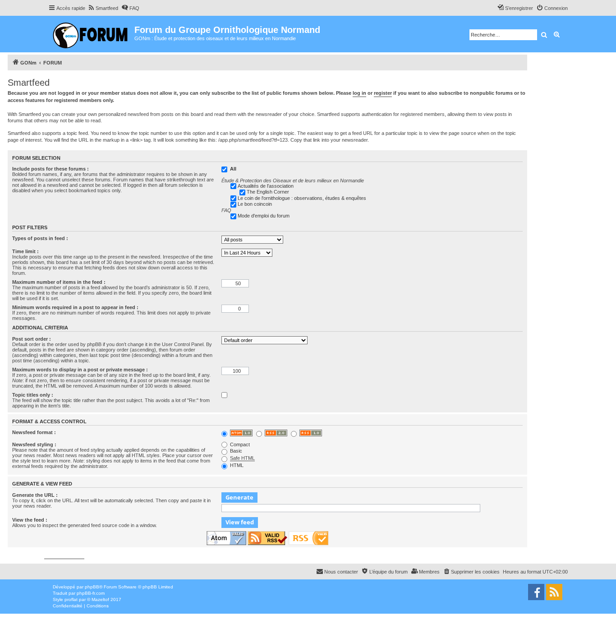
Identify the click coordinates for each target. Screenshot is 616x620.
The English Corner (268, 191)
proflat (71, 599)
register (383, 93)
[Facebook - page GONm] (536, 592)
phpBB (92, 586)
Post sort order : (31, 339)
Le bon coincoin (255, 204)
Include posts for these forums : (50, 168)
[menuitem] (102, 8)
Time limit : (25, 251)
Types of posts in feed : (40, 238)
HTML (236, 465)
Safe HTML (242, 458)
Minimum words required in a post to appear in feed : (75, 307)
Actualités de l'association (266, 186)
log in (359, 93)
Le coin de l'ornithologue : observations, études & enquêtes (302, 198)
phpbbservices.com (64, 556)
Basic (235, 450)
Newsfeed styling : (34, 444)
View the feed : (29, 520)
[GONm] (91, 34)
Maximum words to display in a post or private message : (80, 369)
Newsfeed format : (34, 432)
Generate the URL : (35, 495)
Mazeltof (100, 599)
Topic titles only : (32, 395)
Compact (239, 444)
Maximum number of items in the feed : (59, 282)
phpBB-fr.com (91, 593)
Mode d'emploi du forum (264, 215)
